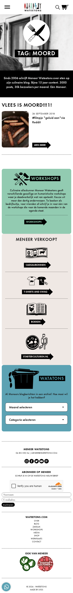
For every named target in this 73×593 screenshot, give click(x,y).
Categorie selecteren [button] (22, 420)
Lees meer (40, 145)
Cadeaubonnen (36, 264)
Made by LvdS (36, 589)
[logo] (32, 7)
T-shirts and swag (35, 291)
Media (36, 532)
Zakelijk (36, 526)
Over (36, 520)
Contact (36, 541)
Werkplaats (36, 538)
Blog (36, 523)
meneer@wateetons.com (44, 453)
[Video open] (58, 7)
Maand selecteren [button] (20, 407)
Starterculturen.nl (35, 356)
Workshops (34, 221)
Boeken (35, 321)
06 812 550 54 (22, 453)
